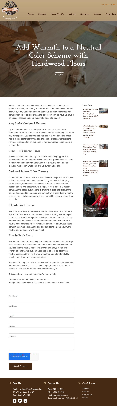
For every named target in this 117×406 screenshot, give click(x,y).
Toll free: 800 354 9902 (56, 392)
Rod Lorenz (59, 72)
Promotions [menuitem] (111, 14)
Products (85, 392)
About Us (85, 388)
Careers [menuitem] (97, 14)
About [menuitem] (31, 14)
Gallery (85, 398)
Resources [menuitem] (84, 14)
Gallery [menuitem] (72, 14)
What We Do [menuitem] (57, 14)
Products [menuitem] (42, 14)
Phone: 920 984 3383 (55, 389)
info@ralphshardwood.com (58, 395)
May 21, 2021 (59, 75)
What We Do (87, 395)
